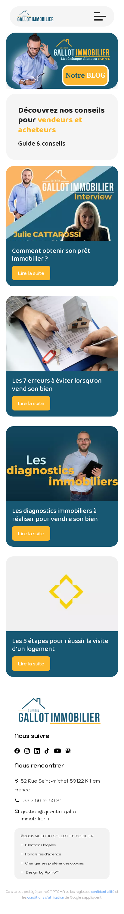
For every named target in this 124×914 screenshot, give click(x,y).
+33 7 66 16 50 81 (41, 800)
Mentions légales (40, 845)
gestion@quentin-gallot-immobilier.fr (50, 815)
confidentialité (102, 892)
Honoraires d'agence (43, 854)
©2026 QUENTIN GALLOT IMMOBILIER (57, 836)
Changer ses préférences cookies (54, 863)
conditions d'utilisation (45, 897)
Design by (42, 872)
